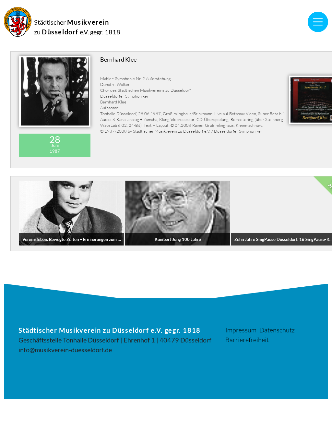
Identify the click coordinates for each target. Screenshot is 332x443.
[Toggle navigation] (318, 22)
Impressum (240, 330)
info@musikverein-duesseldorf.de (65, 349)
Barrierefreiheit (247, 340)
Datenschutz (277, 330)
